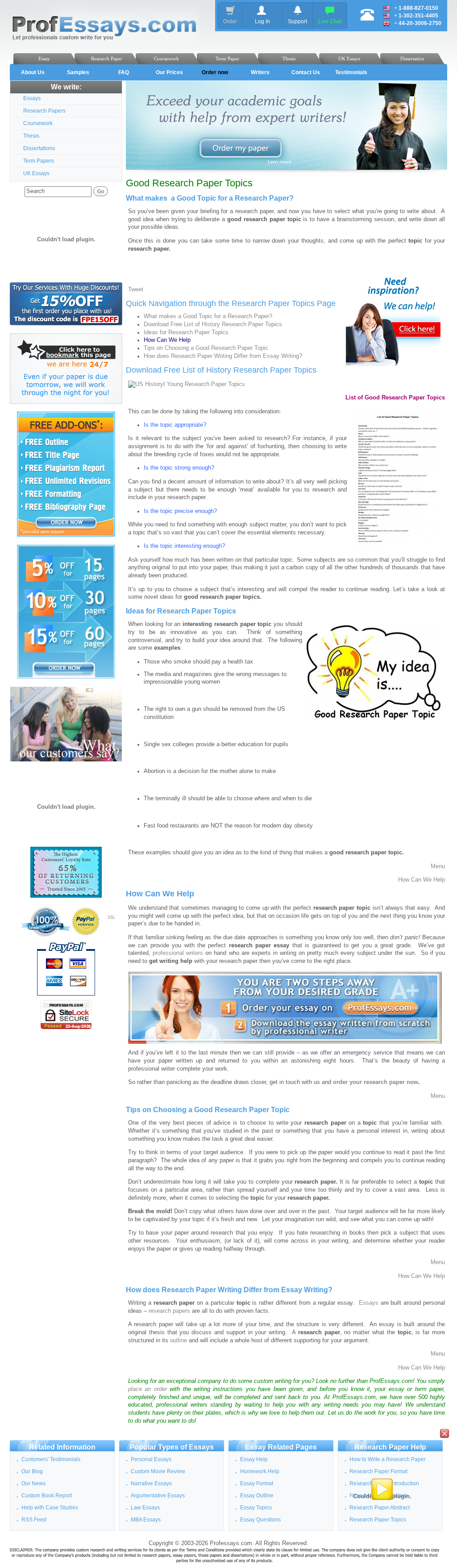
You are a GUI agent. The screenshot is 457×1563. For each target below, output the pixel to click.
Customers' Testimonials (50, 1459)
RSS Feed (33, 1520)
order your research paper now (375, 1082)
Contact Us (305, 72)
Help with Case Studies (49, 1507)
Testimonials (351, 72)
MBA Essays (146, 1520)
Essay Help (254, 1459)
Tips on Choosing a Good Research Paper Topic (206, 348)
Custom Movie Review (158, 1471)
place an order (147, 1389)
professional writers (178, 953)
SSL (111, 917)
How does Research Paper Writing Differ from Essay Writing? (223, 356)
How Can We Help (421, 880)
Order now (215, 72)
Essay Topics (256, 1507)
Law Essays (145, 1507)
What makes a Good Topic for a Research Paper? (208, 316)
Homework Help (259, 1471)
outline (178, 1340)
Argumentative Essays (158, 1495)
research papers (169, 1311)
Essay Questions (260, 1520)
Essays (368, 1303)
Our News (33, 1483)
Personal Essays (151, 1459)
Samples (78, 72)
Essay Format (256, 1483)
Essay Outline (257, 1495)
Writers (260, 72)
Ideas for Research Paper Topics (186, 332)
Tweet (135, 289)
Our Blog (32, 1471)
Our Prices (169, 72)
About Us (33, 72)
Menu (438, 866)
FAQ (123, 72)
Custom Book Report (46, 1495)
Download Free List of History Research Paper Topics (213, 324)
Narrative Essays (151, 1483)
